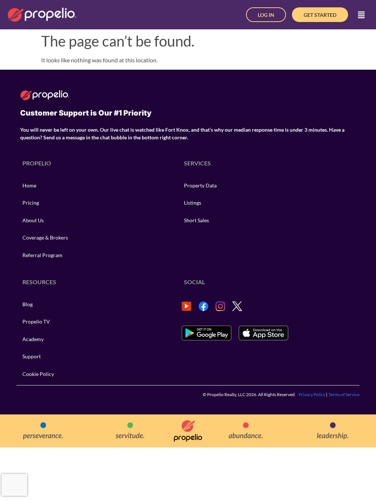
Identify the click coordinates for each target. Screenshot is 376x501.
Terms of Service (343, 394)
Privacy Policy (312, 394)
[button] (361, 14)
